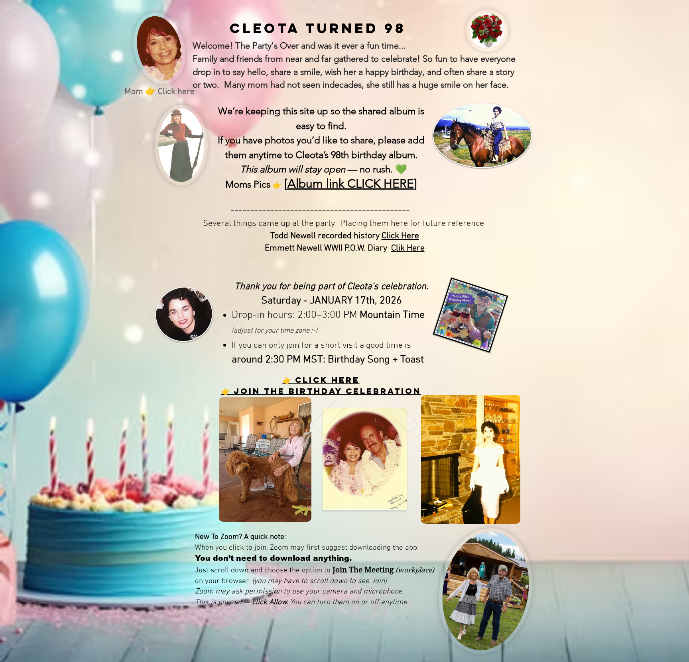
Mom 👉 (141, 91)
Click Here (400, 236)
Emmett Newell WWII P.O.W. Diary (328, 248)
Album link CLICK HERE (350, 183)
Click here (176, 91)
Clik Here (408, 248)
